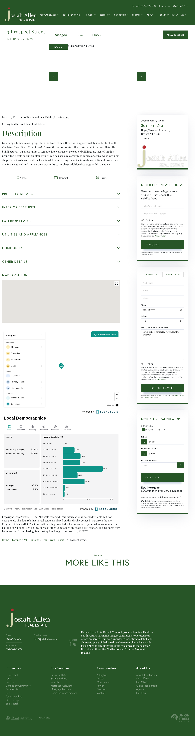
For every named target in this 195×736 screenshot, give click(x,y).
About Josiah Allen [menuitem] (146, 675)
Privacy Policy (160, 236)
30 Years (149, 429)
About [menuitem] (150, 15)
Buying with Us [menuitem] (59, 675)
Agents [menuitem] (140, 689)
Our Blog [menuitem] (141, 693)
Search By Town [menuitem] (71, 15)
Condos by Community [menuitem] (18, 685)
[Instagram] (74, 644)
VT (25, 540)
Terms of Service (149, 397)
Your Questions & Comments (154, 327)
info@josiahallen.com (45, 639)
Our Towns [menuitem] (120, 15)
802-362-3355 (180, 6)
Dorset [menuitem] (100, 678)
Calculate (152, 477)
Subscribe (152, 244)
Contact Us (145, 138)
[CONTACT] (175, 35)
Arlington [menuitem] (102, 675)
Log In (183, 15)
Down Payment (149, 448)
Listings (16, 540)
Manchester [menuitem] (103, 682)
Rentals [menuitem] (136, 15)
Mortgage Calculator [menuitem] (62, 685)
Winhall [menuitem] (101, 693)
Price (144, 436)
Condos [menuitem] (10, 682)
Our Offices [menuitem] (142, 678)
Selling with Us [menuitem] (59, 678)
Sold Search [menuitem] (12, 703)
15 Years (161, 429)
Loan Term (147, 426)
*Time (144, 316)
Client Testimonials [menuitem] (146, 685)
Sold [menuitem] (8, 693)
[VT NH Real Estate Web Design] (180, 718)
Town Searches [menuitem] (14, 696)
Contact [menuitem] (164, 15)
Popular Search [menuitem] (48, 15)
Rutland (35, 540)
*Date (143, 305)
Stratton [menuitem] (101, 689)
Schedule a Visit (173, 274)
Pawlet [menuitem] (100, 685)
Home (5, 540)
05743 (61, 540)
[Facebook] (70, 644)
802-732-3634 (148, 6)
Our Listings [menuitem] (12, 700)
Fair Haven (49, 540)
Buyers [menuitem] (90, 15)
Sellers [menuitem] (104, 15)
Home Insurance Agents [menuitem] (64, 693)
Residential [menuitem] (12, 675)
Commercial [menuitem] (12, 689)
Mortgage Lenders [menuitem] (61, 689)
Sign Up (174, 15)
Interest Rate (149, 460)
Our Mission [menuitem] (142, 682)
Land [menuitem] (8, 678)
